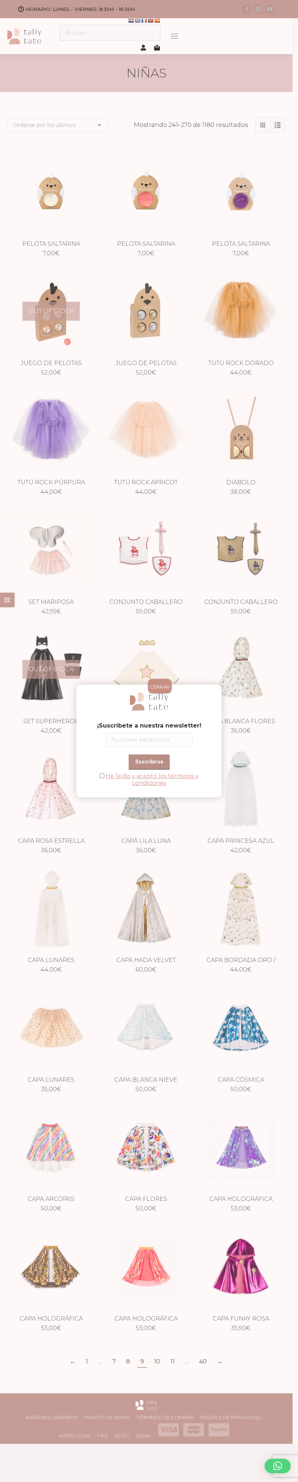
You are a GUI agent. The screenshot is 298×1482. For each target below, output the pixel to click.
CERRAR (160, 687)
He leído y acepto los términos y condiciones (152, 779)
